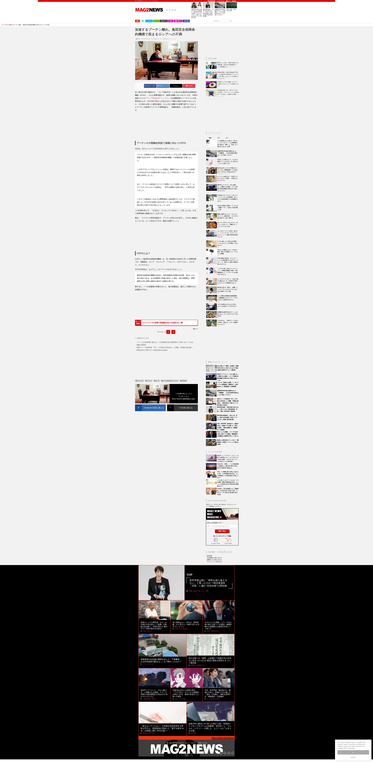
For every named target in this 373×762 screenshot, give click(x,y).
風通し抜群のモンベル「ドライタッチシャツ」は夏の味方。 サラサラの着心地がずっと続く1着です (227, 216)
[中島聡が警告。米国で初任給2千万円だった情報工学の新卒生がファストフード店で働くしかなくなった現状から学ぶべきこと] (211, 78)
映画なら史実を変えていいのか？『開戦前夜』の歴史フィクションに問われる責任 (228, 442)
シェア (148, 86)
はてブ (161, 86)
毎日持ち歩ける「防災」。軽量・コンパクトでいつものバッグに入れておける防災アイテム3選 (227, 289)
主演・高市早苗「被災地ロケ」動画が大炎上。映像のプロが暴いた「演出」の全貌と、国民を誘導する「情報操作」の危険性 (218, 693)
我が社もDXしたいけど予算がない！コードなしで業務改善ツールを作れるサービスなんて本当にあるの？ (227, 170)
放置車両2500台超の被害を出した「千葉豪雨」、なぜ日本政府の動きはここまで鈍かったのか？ (220, 12)
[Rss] (172, 10)
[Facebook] (167, 10)
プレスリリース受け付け (214, 561)
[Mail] (175, 10)
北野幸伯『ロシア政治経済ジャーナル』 (164, 39)
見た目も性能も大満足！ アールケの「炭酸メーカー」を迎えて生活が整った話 (227, 207)
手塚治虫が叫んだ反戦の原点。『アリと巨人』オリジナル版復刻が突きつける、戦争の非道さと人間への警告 (186, 693)
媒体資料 (209, 556)
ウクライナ (140, 380)
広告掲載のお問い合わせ (214, 558)
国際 (138, 39)
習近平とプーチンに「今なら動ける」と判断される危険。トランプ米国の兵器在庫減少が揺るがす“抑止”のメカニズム (154, 693)
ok (353, 752)
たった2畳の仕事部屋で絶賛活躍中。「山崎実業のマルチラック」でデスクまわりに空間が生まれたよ (227, 297)
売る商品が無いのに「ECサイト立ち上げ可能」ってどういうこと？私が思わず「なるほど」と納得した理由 (228, 92)
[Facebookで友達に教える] (150, 405)
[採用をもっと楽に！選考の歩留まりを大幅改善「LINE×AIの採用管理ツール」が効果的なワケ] (211, 68)
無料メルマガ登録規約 (212, 522)
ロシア (157, 380)
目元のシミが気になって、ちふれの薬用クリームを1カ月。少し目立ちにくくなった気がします (227, 161)
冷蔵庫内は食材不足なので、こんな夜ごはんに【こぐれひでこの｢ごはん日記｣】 (227, 314)
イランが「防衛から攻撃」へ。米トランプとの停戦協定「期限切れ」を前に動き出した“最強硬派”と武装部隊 (228, 384)
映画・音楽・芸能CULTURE (231, 10)
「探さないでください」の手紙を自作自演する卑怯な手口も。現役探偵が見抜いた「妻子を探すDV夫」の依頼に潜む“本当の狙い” (162, 728)
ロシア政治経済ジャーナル (157, 98)
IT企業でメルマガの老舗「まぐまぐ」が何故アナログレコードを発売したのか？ (228, 84)
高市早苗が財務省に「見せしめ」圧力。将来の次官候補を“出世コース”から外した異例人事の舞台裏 (227, 417)
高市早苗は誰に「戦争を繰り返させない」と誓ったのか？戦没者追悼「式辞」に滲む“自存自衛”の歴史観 (208, 13)
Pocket (189, 86)
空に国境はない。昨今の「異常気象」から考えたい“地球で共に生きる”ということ (186, 624)
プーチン (149, 380)
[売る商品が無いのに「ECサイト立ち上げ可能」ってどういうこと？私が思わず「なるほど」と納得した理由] (211, 96)
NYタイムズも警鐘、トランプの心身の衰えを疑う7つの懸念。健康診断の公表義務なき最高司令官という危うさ (228, 434)
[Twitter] (170, 10)
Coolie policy (351, 748)
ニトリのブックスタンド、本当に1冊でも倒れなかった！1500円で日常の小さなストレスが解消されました (227, 281)
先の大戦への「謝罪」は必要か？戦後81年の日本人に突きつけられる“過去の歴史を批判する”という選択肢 (228, 368)
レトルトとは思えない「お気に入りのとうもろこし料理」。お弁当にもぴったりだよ (227, 178)
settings (353, 757)
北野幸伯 (183, 380)
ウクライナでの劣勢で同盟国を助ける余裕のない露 (162, 323)
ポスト (177, 86)
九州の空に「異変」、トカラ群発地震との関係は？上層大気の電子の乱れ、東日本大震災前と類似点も (228, 466)
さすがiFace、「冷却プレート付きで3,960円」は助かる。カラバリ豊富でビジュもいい (227, 322)
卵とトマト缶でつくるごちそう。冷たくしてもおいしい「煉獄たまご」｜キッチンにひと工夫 (227, 224)
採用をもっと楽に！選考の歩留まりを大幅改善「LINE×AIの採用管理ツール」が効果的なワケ (228, 65)
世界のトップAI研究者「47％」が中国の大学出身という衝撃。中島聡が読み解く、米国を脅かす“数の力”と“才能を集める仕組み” (154, 625)
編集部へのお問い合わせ (214, 559)
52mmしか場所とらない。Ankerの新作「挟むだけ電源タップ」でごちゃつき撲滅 (227, 251)
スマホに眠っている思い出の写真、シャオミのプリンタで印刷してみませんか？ (227, 243)
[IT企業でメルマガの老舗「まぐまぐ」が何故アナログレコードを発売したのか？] (211, 87)
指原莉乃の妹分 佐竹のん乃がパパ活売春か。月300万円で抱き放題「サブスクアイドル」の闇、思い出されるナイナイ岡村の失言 (196, 13)
